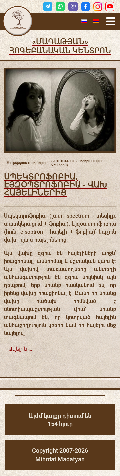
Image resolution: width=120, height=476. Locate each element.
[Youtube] (109, 6)
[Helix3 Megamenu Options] (110, 21)
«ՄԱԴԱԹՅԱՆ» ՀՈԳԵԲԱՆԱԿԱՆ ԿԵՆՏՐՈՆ (60, 46)
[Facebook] (85, 6)
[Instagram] (97, 6)
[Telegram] (47, 6)
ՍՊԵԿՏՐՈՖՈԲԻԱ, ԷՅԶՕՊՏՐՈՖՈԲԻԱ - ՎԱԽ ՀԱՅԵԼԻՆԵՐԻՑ (55, 184)
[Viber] (73, 6)
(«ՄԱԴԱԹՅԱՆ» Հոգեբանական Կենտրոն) (55, 163)
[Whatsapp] (60, 6)
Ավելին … (20, 349)
